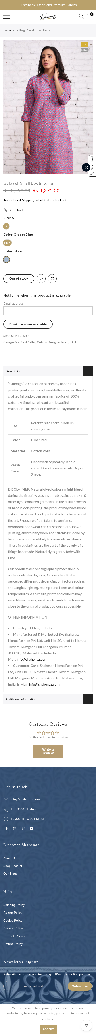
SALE (73, 342)
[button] (48, 210)
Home (7, 30)
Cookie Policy (12, 920)
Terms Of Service (15, 936)
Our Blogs (10, 873)
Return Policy (12, 912)
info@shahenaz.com (32, 659)
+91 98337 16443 (23, 809)
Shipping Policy (14, 905)
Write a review (48, 751)
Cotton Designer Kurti (52, 342)
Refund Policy (13, 944)
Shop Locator (12, 866)
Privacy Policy (13, 928)
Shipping (28, 200)
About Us (9, 858)
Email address (14, 303)
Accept (48, 1029)
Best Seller (28, 342)
